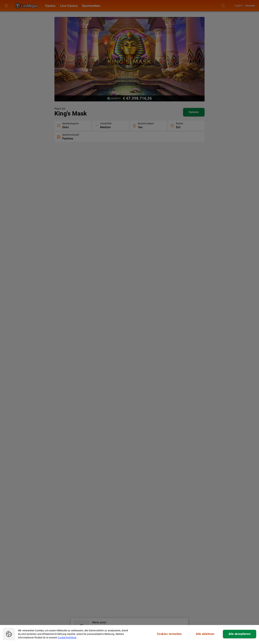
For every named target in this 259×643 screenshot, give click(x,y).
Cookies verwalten (169, 634)
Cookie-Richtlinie (67, 637)
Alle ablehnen (205, 634)
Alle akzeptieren (240, 634)
